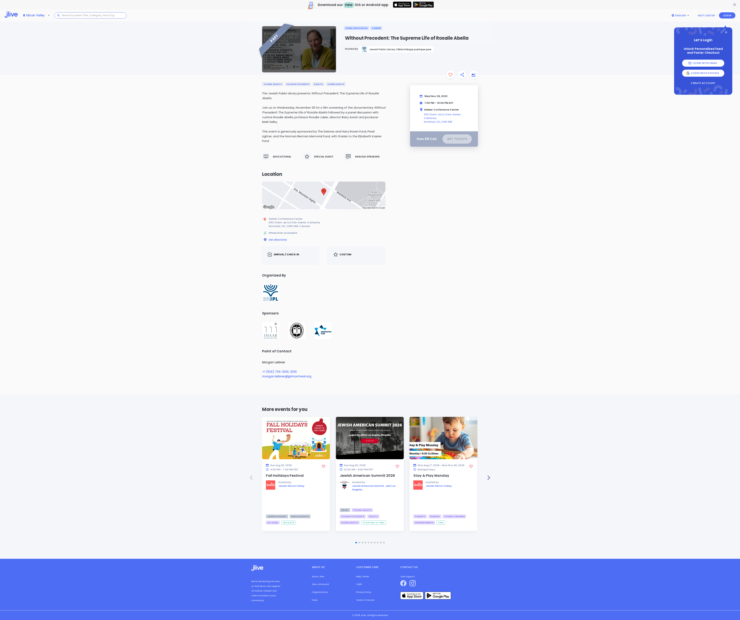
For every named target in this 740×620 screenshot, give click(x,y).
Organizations (320, 592)
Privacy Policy (363, 592)
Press (315, 600)
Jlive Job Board (320, 584)
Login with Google (705, 73)
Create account (703, 83)
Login (727, 15)
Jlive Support (407, 576)
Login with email (705, 63)
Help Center (706, 15)
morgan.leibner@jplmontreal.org (286, 376)
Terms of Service (365, 600)
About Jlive (318, 576)
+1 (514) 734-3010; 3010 (279, 372)
